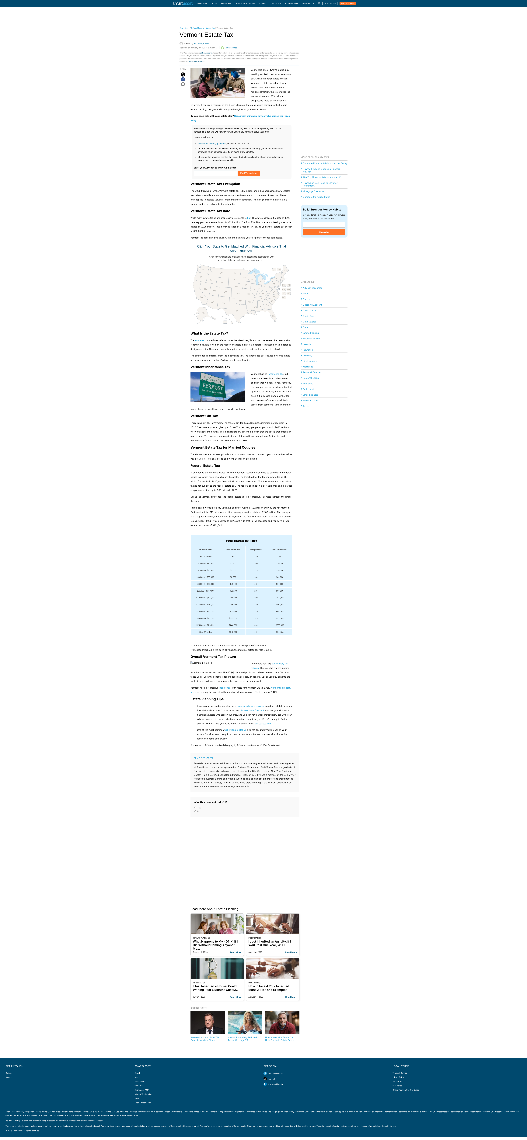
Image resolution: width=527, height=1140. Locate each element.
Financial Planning (245, 3)
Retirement (226, 3)
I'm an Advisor (330, 3)
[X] (183, 74)
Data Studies (309, 321)
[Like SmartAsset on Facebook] (265, 1073)
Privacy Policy (398, 1077)
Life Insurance (310, 361)
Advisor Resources (312, 288)
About (137, 1077)
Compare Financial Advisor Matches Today (325, 163)
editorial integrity (206, 53)
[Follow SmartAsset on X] (265, 1078)
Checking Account (312, 304)
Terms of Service (400, 1073)
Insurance (308, 349)
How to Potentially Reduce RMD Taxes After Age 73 (244, 1038)
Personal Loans (311, 378)
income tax (225, 687)
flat (249, 218)
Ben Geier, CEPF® (204, 758)
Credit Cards (309, 310)
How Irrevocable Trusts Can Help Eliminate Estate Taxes (279, 1038)
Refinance (308, 383)
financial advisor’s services (250, 706)
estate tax (200, 340)
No (198, 811)
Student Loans (310, 400)
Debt (305, 327)
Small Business (310, 394)
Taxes (214, 3)
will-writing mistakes (235, 729)
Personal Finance (311, 372)
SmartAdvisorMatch (142, 1103)
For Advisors (291, 3)
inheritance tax (275, 374)
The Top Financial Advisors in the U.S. (322, 177)
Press (136, 1098)
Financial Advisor (312, 338)
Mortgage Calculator (314, 191)
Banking (263, 3)
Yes (199, 807)
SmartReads (308, 3)
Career (306, 299)
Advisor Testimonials (143, 1094)
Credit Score (309, 316)
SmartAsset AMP (141, 1090)
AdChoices (397, 1081)
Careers (8, 1077)
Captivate (138, 1086)
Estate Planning (197, 28)
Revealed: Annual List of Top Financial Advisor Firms (205, 1038)
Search (137, 1073)
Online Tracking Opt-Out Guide (406, 1090)
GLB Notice (397, 1086)
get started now (263, 723)
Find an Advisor (347, 3)
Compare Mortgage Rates (316, 197)
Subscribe (324, 232)
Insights (307, 344)
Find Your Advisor (249, 173)
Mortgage (202, 3)
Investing (276, 3)
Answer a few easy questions (212, 143)
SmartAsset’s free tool (252, 710)
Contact (8, 1073)
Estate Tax (210, 28)
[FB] (183, 79)
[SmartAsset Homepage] (183, 3)
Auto (305, 293)
